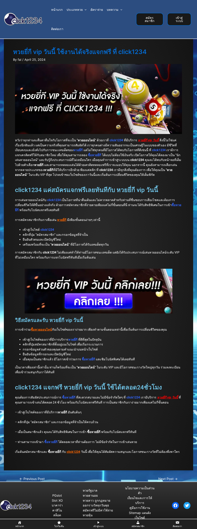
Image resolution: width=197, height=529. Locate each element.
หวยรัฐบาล (90, 490)
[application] (85, 9)
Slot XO (57, 500)
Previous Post (32, 478)
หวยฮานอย (90, 495)
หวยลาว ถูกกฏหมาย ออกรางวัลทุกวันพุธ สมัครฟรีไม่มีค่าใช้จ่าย (98, 505)
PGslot (57, 495)
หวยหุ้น (88, 515)
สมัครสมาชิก (149, 19)
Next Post (168, 478)
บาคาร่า (57, 505)
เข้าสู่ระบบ (179, 19)
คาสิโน (57, 510)
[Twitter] (187, 505)
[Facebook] (175, 505)
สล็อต (57, 515)
